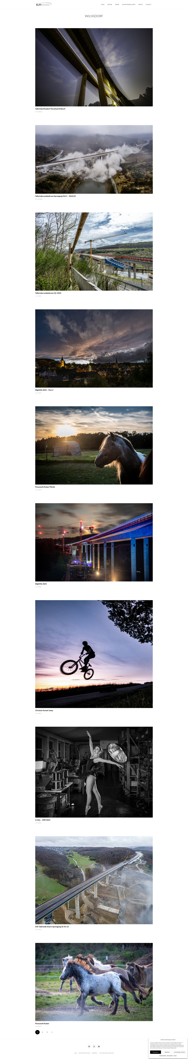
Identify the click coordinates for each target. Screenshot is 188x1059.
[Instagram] (94, 1046)
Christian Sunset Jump (44, 710)
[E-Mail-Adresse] (99, 1046)
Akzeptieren (156, 1052)
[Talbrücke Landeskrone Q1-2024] (94, 251)
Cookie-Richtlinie (162, 1055)
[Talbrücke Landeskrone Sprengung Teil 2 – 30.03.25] (94, 159)
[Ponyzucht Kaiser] (94, 982)
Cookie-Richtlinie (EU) (106, 1053)
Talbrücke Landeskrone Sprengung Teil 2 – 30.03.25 (55, 196)
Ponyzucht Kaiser (42, 1023)
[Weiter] (52, 1032)
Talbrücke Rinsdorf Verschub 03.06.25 (50, 109)
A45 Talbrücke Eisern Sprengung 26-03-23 (52, 927)
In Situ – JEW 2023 (42, 820)
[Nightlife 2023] (94, 542)
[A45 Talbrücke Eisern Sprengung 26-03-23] (94, 880)
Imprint (175, 1055)
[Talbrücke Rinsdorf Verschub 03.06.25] (94, 67)
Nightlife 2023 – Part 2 (44, 390)
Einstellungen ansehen (179, 1052)
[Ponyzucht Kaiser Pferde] (94, 445)
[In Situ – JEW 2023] (94, 772)
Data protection (170, 1055)
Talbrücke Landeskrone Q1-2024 (48, 293)
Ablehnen (167, 1052)
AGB (75, 1053)
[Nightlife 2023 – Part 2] (94, 348)
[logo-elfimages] (43, 4)
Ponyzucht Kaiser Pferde (45, 487)
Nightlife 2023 (41, 584)
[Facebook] (89, 1046)
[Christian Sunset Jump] (94, 654)
